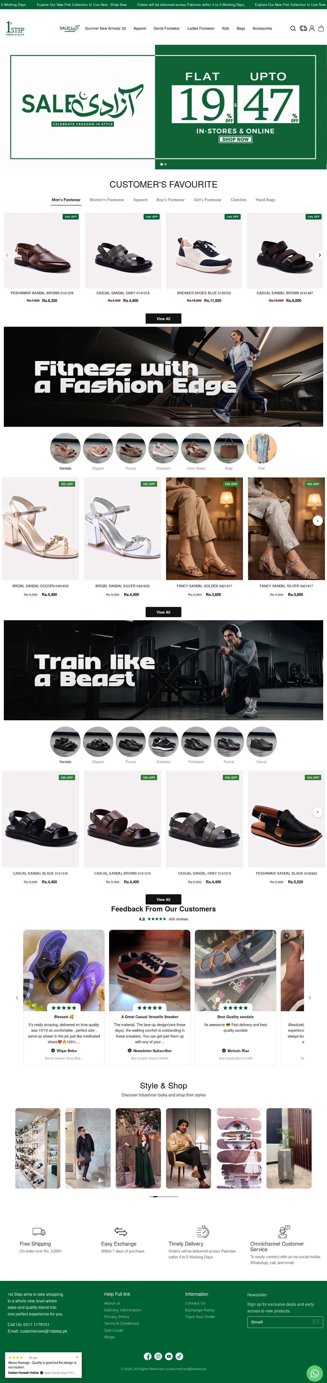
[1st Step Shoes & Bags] (163, 104)
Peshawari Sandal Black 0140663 (286, 873)
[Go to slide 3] (159, 1196)
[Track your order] (303, 28)
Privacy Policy (117, 1316)
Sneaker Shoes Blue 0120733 (204, 292)
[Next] (320, 255)
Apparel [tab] (140, 200)
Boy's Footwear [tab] (171, 200)
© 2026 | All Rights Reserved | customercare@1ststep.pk (163, 1369)
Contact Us (195, 1303)
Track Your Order (200, 1316)
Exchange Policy (200, 1310)
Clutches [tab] (239, 200)
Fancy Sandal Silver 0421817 (286, 586)
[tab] (162, 164)
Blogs (109, 1337)
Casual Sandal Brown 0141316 (122, 873)
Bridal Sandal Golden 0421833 (40, 586)
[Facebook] (147, 1356)
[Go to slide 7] (176, 1196)
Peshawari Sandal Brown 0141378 (42, 292)
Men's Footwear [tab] (66, 200)
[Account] (312, 28)
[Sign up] (316, 1321)
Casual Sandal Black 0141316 (40, 873)
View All (163, 318)
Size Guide (113, 1330)
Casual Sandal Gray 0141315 (204, 873)
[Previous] (7, 255)
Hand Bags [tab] (265, 200)
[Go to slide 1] (151, 1196)
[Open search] (293, 28)
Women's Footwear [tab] (107, 200)
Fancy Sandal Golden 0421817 (204, 586)
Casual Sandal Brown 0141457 (285, 292)
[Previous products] (9, 521)
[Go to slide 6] (172, 1196)
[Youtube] (169, 1356)
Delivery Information (123, 1310)
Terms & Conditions (121, 1323)
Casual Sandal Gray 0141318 (123, 292)
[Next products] (318, 521)
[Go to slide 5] (168, 1196)
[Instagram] (158, 1356)
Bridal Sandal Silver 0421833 (122, 586)
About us (112, 1303)
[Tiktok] (179, 1356)
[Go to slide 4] (163, 1196)
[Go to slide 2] (155, 1196)
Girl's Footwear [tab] (207, 200)
